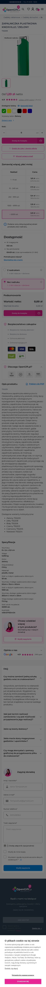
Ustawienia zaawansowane (23, 975)
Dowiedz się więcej (11, 968)
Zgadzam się (23, 981)
